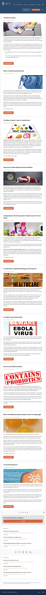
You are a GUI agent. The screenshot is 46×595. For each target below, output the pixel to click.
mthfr (21, 539)
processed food (24, 532)
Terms (39, 592)
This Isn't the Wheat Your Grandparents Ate (12, 537)
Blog (43, 4)
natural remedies (10, 20)
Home (14, 4)
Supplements (26, 9)
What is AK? (19, 4)
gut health (17, 532)
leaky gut (20, 532)
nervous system (14, 545)
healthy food (6, 417)
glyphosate (13, 532)
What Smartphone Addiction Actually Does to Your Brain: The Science (17, 543)
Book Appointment (35, 9)
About (38, 4)
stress (25, 545)
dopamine (9, 545)
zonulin (26, 539)
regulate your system (20, 545)
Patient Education (31, 4)
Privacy (43, 592)
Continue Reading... (8, 63)
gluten (10, 532)
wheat (32, 532)
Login (43, 9)
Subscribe (23, 521)
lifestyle (5, 20)
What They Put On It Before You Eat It (11, 531)
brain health (5, 545)
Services (24, 4)
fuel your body (5, 532)
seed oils (29, 532)
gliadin (10, 539)
